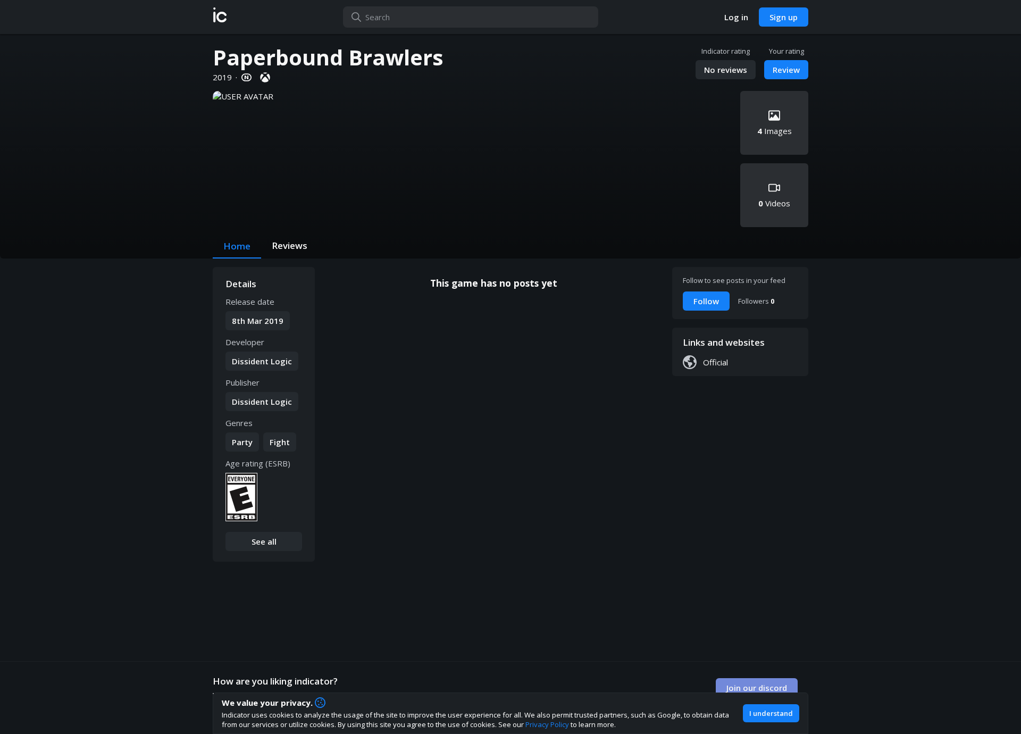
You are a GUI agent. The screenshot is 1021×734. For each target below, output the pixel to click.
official (715, 362)
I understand (771, 713)
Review (786, 69)
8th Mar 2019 (257, 320)
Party (242, 442)
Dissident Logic (262, 361)
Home (236, 246)
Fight (280, 442)
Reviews (289, 245)
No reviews (725, 69)
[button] (220, 17)
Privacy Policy (547, 724)
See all (264, 541)
